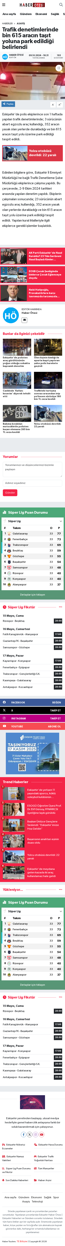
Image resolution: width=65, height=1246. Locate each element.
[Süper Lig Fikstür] (60, 607)
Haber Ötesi (29, 313)
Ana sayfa (9, 14)
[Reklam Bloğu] (32, 753)
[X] (29, 1134)
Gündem (26, 14)
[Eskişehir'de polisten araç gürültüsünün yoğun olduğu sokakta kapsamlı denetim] (17, 347)
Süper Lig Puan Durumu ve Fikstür (16, 1170)
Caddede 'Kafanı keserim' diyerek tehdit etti (16, 394)
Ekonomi (41, 14)
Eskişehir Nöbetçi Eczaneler (13, 1146)
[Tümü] (60, 889)
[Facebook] (23, 1134)
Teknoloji (37, 1201)
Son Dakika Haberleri (17, 1180)
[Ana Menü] (3, 4)
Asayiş (21, 23)
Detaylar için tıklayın (32, 594)
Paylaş (10, 104)
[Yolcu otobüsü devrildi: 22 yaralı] (48, 413)
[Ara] (61, 5)
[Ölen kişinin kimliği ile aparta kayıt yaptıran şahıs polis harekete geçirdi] (48, 347)
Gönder (10, 492)
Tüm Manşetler (46, 1168)
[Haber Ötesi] (11, 315)
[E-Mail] (24, 320)
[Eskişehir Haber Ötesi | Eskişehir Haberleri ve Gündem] (32, 5)
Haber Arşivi (44, 1180)
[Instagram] (35, 1134)
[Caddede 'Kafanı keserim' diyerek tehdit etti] (17, 380)
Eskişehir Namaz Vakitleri (13, 1158)
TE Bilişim (22, 1242)
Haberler (7, 23)
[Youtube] (41, 1134)
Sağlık (55, 14)
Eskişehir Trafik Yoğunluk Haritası (44, 1158)
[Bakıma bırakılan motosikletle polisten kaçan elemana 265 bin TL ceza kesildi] (17, 413)
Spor (56, 1197)
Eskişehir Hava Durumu (50, 1144)
